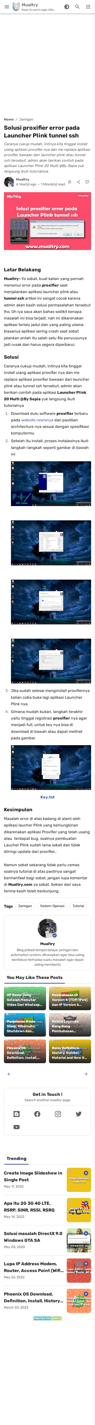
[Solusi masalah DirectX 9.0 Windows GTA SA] (79, 1240)
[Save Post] (70, 182)
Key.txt (47, 797)
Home (9, 119)
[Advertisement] (47, 64)
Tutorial (78, 906)
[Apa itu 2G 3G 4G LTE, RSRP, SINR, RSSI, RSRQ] (79, 1210)
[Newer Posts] (9, 1074)
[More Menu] (88, 7)
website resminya (37, 420)
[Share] (78, 182)
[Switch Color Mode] (67, 7)
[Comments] (87, 182)
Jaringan (26, 119)
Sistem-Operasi (52, 906)
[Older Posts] (86, 1074)
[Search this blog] (77, 7)
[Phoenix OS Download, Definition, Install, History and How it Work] (79, 1301)
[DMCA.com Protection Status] (47, 1318)
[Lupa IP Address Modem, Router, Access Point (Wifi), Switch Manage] (79, 1270)
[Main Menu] (7, 7)
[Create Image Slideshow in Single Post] (79, 1180)
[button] (16, 1114)
